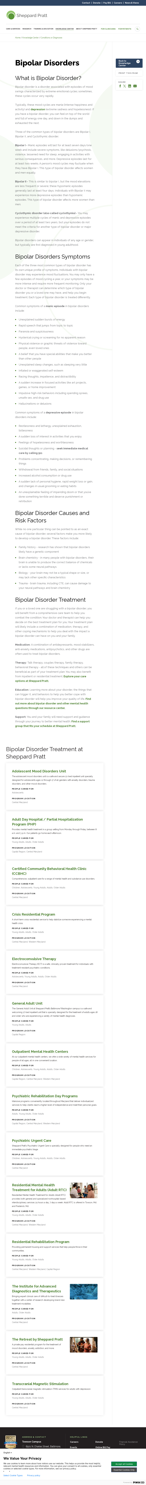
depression (38, 109)
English (7, 1452)
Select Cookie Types (13, 1475)
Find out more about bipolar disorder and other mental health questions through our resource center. (53, 703)
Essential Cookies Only (124, 1470)
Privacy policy (33, 1475)
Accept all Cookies (124, 1464)
